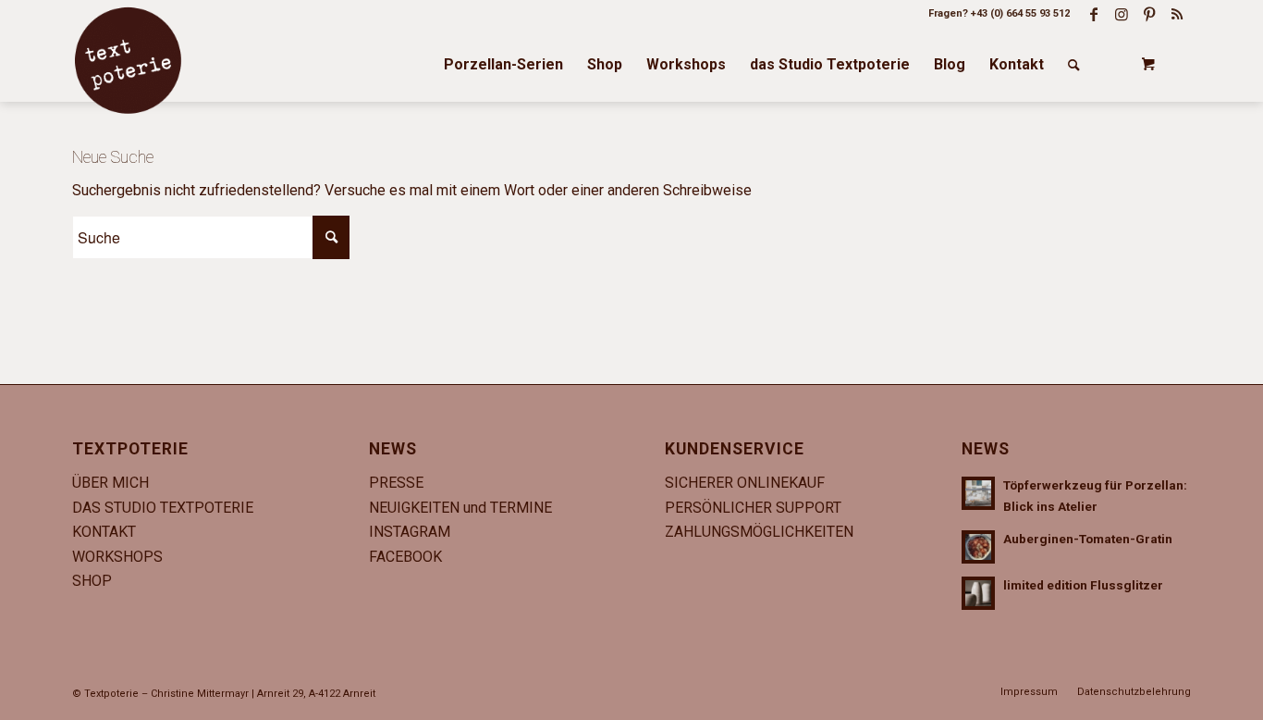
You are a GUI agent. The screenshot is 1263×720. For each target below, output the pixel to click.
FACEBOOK (405, 556)
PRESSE (396, 482)
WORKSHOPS (117, 556)
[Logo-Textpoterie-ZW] (127, 60)
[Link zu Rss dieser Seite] (1177, 14)
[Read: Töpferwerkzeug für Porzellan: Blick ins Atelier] (978, 493)
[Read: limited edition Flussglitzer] (978, 593)
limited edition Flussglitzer (1083, 584)
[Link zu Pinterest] (1149, 14)
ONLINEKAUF (781, 482)
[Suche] (1074, 64)
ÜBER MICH (110, 482)
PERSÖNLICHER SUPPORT (753, 507)
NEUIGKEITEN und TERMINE (460, 507)
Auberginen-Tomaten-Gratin (1087, 538)
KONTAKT (104, 531)
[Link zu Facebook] (1094, 14)
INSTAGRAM (409, 531)
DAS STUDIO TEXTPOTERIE (162, 507)
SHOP (92, 581)
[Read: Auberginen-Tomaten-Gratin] (978, 547)
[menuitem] (503, 64)
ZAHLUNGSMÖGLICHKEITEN (759, 531)
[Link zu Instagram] (1121, 14)
